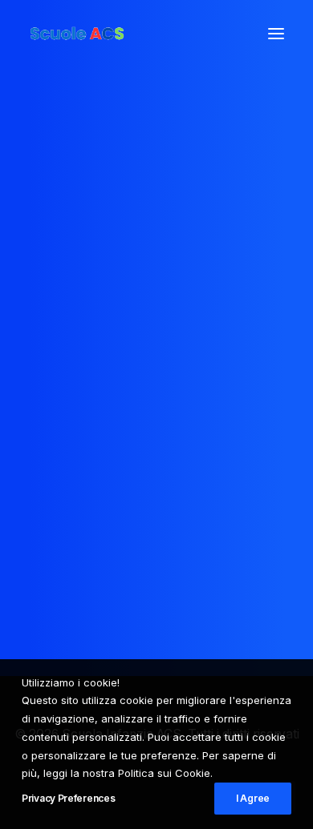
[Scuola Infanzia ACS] (125, 34)
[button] (276, 33)
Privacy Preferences (68, 798)
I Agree (253, 798)
